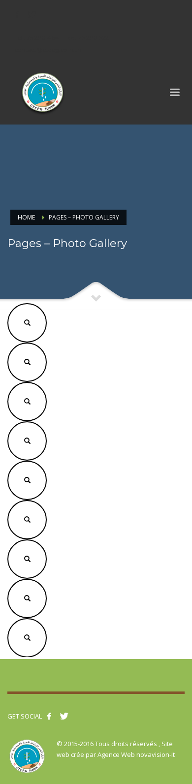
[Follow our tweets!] (64, 716)
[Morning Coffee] (27, 360)
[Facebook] (17, 14)
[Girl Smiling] (27, 321)
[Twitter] (32, 14)
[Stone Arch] (27, 400)
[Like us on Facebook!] (49, 716)
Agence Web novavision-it (136, 754)
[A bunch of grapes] (27, 439)
